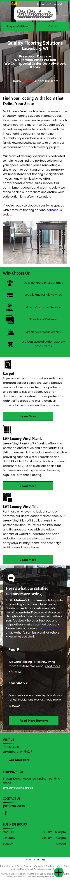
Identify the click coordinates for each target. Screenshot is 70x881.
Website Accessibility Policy (46, 869)
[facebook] (5, 813)
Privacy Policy (6, 866)
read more (52, 666)
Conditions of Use (54, 866)
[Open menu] (65, 14)
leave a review (52, 628)
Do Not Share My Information (30, 866)
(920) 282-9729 (14, 806)
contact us (54, 210)
